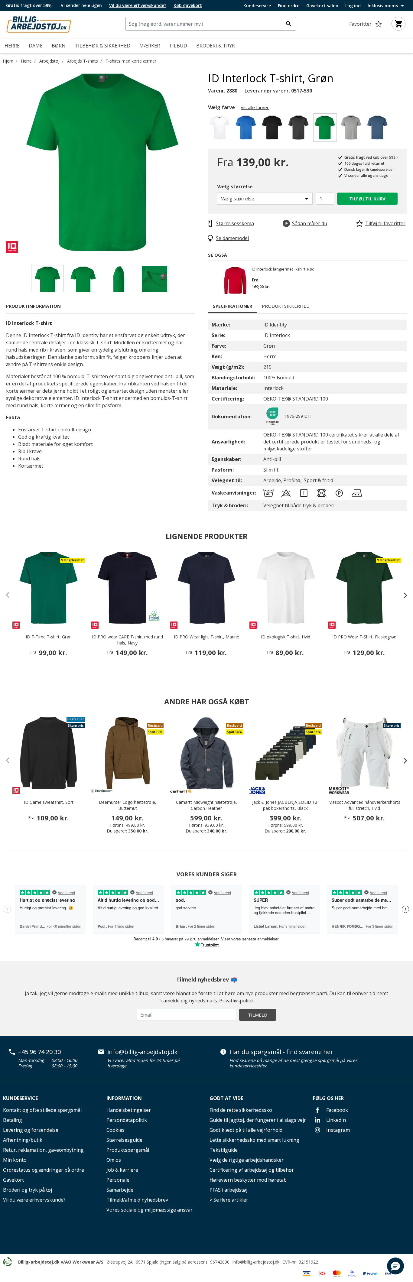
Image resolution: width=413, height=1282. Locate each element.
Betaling (12, 1120)
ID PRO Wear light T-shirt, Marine (206, 637)
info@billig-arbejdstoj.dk (142, 1052)
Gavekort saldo (322, 5)
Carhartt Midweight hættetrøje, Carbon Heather (206, 805)
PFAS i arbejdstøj (228, 1189)
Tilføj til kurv (367, 199)
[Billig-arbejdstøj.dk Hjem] (38, 24)
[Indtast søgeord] (288, 24)
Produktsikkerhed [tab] (286, 306)
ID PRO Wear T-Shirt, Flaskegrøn (364, 637)
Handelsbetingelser (128, 1110)
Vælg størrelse (235, 186)
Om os (113, 1160)
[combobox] (210, 24)
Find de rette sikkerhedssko (241, 1110)
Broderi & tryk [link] (215, 45)
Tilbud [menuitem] (178, 45)
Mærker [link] (149, 45)
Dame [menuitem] (36, 45)
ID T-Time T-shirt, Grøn (49, 637)
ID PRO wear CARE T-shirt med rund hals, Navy (127, 640)
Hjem (8, 61)
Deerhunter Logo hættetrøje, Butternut (127, 805)
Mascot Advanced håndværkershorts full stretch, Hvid (364, 805)
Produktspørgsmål (127, 1150)
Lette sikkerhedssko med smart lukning (254, 1140)
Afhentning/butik (22, 1140)
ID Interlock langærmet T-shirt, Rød (283, 269)
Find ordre (288, 5)
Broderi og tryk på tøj (27, 1189)
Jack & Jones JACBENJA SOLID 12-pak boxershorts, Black (285, 805)
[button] (395, 1266)
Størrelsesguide (124, 1140)
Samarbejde (119, 1189)
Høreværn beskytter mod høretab (248, 1180)
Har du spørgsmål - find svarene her (281, 1052)
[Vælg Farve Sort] (273, 129)
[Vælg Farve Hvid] (220, 129)
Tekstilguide (224, 1150)
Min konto (15, 1160)
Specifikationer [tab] (232, 306)
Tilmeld (257, 1015)
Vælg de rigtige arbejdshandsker (247, 1160)
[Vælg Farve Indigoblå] (378, 129)
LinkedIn (335, 1120)
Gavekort (13, 1180)
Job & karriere (122, 1170)
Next (203, 162)
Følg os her (328, 1098)
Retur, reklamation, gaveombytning (43, 1150)
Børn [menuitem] (59, 45)
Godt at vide (226, 1098)
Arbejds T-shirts (82, 61)
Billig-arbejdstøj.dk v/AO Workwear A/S (60, 1262)
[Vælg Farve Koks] (299, 129)
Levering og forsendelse (30, 1130)
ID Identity (275, 324)
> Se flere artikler (229, 1199)
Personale (117, 1180)
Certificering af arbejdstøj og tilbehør (252, 1170)
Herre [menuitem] (12, 45)
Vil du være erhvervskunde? (34, 1199)
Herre (26, 61)
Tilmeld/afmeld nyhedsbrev (137, 1199)
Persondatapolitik (126, 1120)
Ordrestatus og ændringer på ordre (43, 1170)
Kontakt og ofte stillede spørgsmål (42, 1110)
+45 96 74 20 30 (39, 1052)
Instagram (337, 1130)
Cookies (115, 1130)
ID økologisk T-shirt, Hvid (285, 637)
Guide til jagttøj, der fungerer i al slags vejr (258, 1120)
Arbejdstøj (49, 61)
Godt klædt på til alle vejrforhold (246, 1130)
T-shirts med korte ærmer (131, 61)
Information (124, 1098)
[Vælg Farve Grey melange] (352, 129)
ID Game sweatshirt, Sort (48, 802)
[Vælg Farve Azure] (246, 129)
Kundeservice (257, 5)
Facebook (336, 1110)
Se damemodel (232, 238)
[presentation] (402, 595)
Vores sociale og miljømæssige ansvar (149, 1209)
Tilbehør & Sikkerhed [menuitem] (102, 45)
